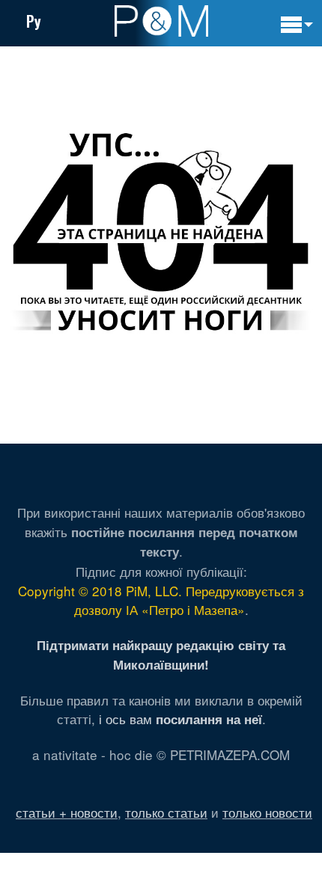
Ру (33, 21)
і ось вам (180, 718)
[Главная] (161, 21)
